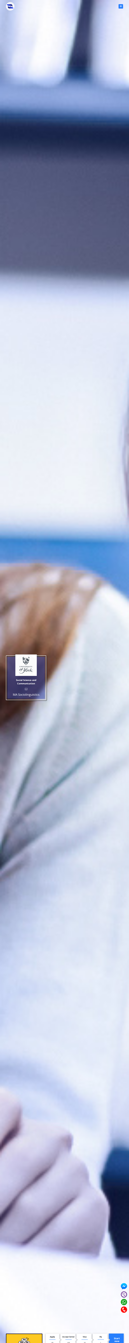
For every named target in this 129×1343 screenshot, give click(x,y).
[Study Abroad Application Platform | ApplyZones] (10, 6)
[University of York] (26, 665)
